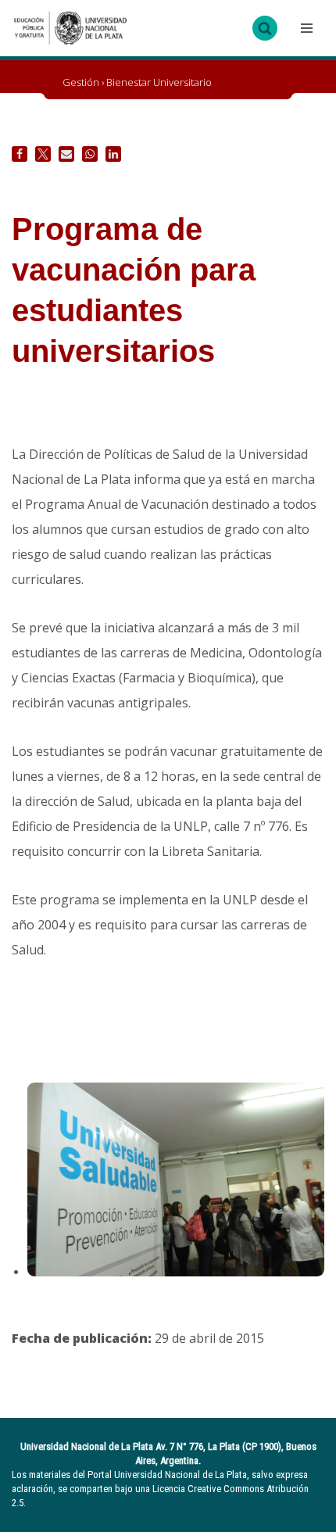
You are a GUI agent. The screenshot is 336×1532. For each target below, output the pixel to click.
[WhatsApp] (90, 154)
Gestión (81, 82)
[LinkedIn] (113, 154)
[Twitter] (43, 154)
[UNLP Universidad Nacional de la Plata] (70, 28)
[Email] (66, 154)
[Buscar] (264, 28)
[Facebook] (19, 154)
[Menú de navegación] (304, 28)
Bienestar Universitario (159, 82)
